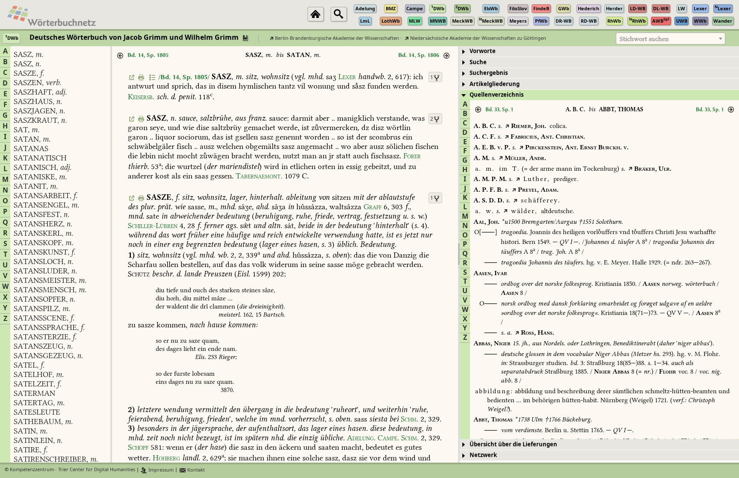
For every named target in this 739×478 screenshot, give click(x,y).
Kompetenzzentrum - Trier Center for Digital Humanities (72, 470)
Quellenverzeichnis (496, 95)
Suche (478, 62)
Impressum (160, 470)
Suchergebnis (489, 73)
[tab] (599, 51)
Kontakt (195, 470)
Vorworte (483, 51)
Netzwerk (483, 455)
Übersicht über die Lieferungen (513, 444)
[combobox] (670, 39)
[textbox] (670, 39)
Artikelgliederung (495, 84)
